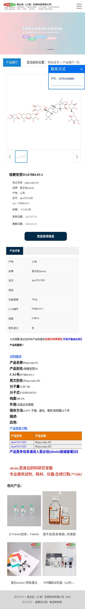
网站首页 (53, 62)
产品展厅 (68, 62)
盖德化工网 (41, 602)
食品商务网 (55, 602)
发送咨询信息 (45, 236)
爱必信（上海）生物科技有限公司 (45, 597)
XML (68, 597)
